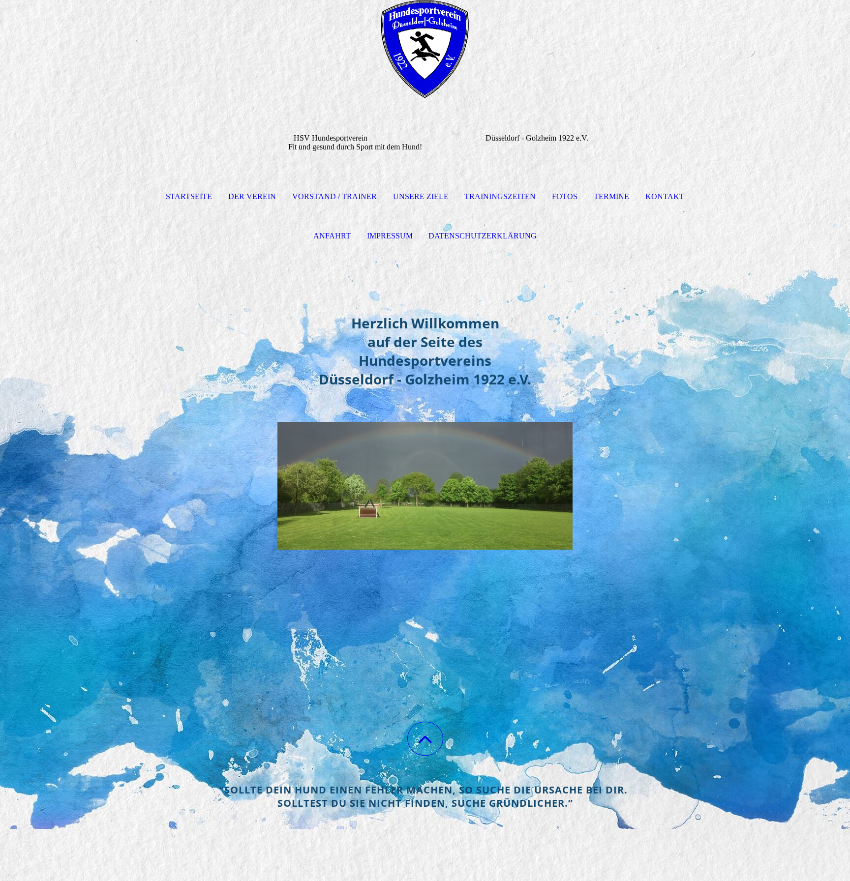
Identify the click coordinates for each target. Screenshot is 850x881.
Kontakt (664, 196)
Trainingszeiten (500, 196)
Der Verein (252, 196)
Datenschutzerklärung (482, 236)
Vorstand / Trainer (334, 196)
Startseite (189, 196)
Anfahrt (332, 236)
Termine (611, 196)
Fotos (564, 196)
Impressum (390, 236)
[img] (425, 49)
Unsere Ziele (421, 196)
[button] (425, 739)
